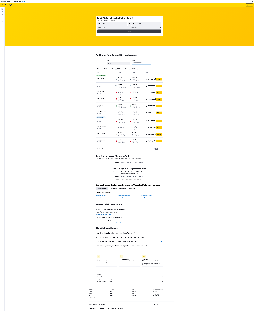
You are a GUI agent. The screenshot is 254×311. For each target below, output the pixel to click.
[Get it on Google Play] (156, 292)
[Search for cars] (2, 14)
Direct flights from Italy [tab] (102, 188)
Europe (100, 47)
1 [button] (156, 148)
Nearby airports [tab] (113, 188)
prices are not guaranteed (122, 272)
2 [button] (159, 148)
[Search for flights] (2, 9)
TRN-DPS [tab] (117, 162)
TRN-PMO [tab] (135, 162)
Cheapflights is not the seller (103, 276)
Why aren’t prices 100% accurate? (104, 281)
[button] (252, 1)
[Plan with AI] (2, 17)
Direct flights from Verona (123, 197)
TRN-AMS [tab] (141, 162)
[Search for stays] (2, 11)
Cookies (23, 1)
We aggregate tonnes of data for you (105, 279)
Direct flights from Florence (102, 197)
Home (97, 47)
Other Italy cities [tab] (122, 188)
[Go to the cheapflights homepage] (10, 5)
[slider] (152, 64)
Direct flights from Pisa (101, 198)
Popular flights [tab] (132, 188)
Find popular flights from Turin (103, 214)
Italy (104, 47)
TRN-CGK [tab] (123, 162)
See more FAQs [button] (119, 222)
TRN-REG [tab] (129, 162)
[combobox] (99, 20)
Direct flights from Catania (146, 197)
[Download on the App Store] (156, 295)
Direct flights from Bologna (124, 195)
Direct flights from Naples (146, 195)
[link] (154, 304)
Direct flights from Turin (101, 195)
